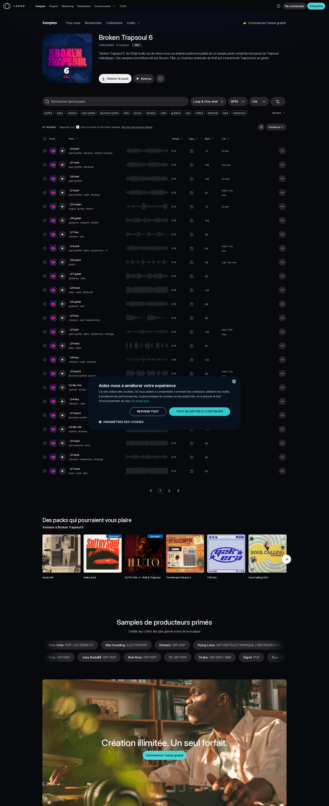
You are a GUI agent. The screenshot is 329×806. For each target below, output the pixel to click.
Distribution (84, 6)
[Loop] (191, 151)
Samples (40, 6)
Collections (114, 23)
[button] (278, 6)
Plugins (53, 6)
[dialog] (164, 403)
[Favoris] (160, 78)
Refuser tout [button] (148, 411)
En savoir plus (140, 401)
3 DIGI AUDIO (106, 45)
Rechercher (93, 23)
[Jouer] (67, 58)
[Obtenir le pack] (72, 553)
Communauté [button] (102, 6)
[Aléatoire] (261, 127)
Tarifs (123, 6)
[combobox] (234, 381)
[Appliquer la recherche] (47, 101)
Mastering (67, 6)
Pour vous (73, 23)
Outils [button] (131, 23)
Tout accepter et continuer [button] (199, 411)
